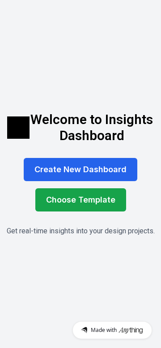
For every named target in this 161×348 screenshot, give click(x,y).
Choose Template (80, 199)
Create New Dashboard (80, 169)
